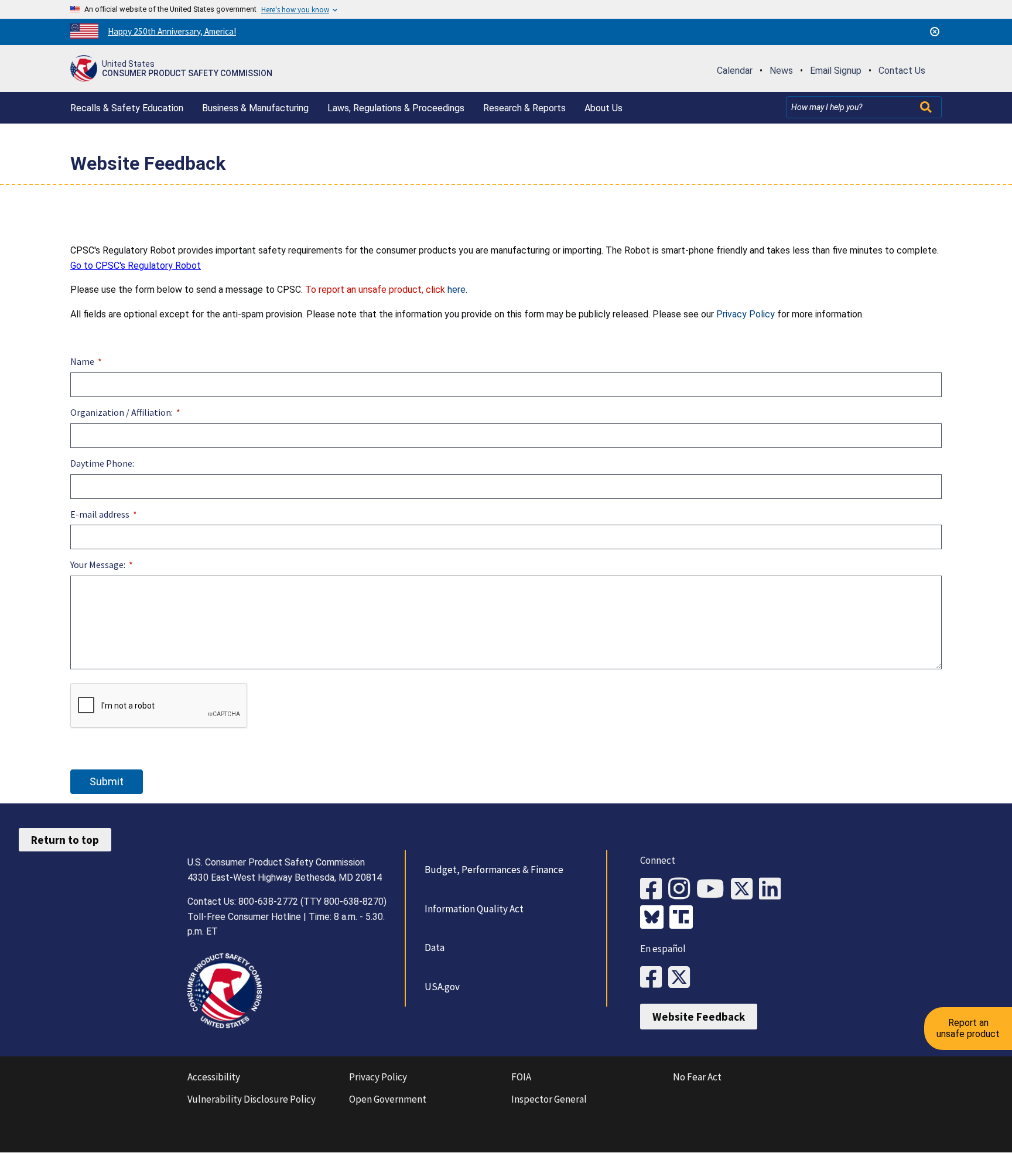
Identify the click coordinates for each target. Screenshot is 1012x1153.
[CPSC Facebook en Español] (654, 977)
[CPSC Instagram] (682, 889)
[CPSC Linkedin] (773, 889)
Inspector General (549, 1099)
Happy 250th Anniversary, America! (172, 31)
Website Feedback (698, 1017)
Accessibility (213, 1076)
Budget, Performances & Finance (494, 869)
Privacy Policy (745, 314)
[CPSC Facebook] (654, 889)
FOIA (521, 1076)
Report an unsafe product (968, 1028)
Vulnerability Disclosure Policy (251, 1099)
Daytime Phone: (102, 463)
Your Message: (98, 564)
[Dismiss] (934, 31)
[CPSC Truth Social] (684, 918)
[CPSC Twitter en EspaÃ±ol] (682, 977)
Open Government (387, 1099)
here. (457, 289)
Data (435, 947)
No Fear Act (697, 1076)
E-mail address (99, 514)
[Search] (927, 107)
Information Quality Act (474, 908)
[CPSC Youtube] (713, 889)
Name (82, 361)
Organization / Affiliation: (121, 412)
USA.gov (442, 986)
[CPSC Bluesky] (654, 918)
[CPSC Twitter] (745, 889)
